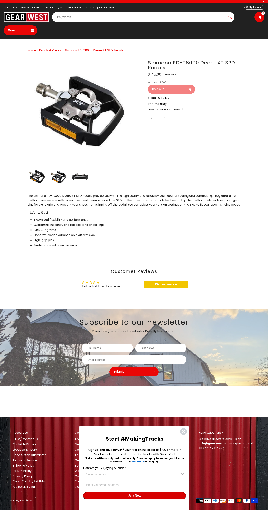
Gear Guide (74, 7)
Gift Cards (11, 7)
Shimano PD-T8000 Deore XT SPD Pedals (94, 50)
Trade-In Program (54, 7)
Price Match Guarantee (29, 455)
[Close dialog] (183, 431)
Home (31, 50)
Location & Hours (25, 450)
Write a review (166, 284)
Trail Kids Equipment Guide (99, 7)
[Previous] (152, 118)
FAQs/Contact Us (25, 439)
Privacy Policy (22, 476)
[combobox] (133, 474)
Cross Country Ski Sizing (29, 481)
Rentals (36, 7)
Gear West (26, 500)
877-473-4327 (213, 448)
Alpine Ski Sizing (24, 487)
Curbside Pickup (24, 444)
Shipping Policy (23, 465)
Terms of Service (25, 460)
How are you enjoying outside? (104, 468)
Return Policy (22, 471)
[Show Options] (182, 474)
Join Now (134, 495)
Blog (78, 487)
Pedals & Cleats (50, 50)
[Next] (164, 118)
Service (25, 7)
